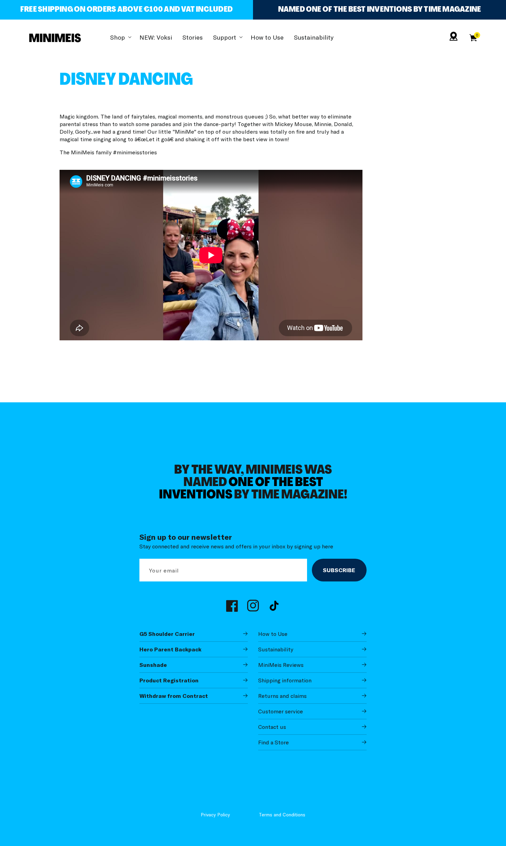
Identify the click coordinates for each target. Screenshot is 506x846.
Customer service (280, 711)
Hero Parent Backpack (170, 649)
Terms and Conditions (282, 814)
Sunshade (153, 664)
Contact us (272, 726)
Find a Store (273, 742)
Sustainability (275, 649)
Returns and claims (282, 695)
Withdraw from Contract (173, 695)
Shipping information (285, 680)
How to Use (272, 633)
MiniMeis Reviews (281, 664)
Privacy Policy (215, 814)
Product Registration (169, 680)
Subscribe (339, 570)
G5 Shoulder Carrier (167, 633)
